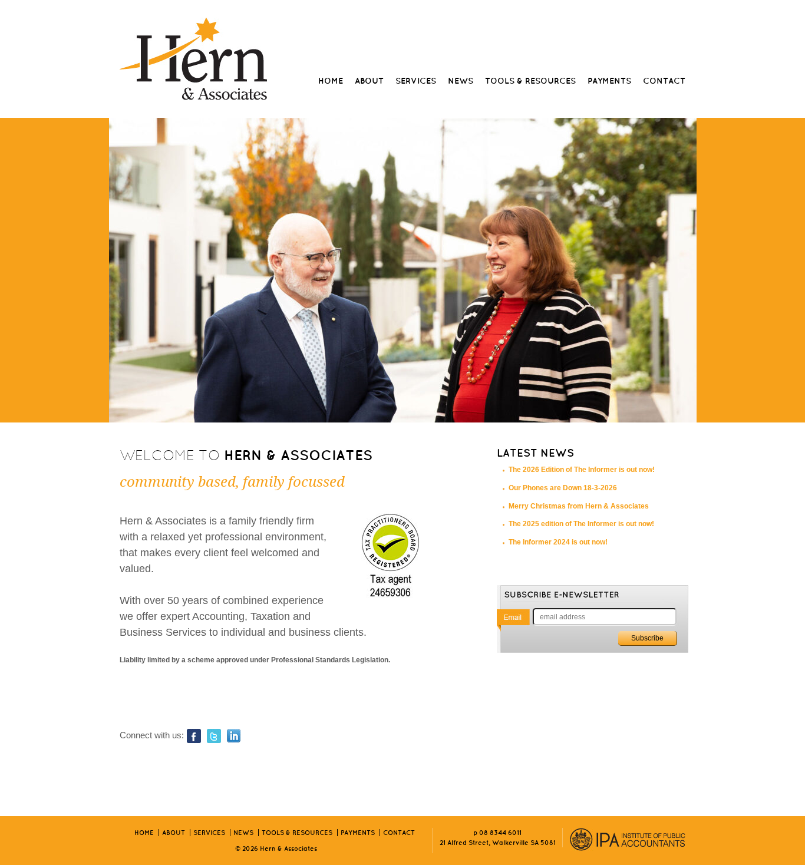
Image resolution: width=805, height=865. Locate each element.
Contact (664, 80)
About (369, 80)
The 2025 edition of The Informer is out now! (581, 524)
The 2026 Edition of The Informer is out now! (582, 469)
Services (415, 80)
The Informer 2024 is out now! (558, 542)
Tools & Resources (530, 80)
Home (330, 80)
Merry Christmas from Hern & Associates (579, 506)
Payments (609, 80)
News (460, 80)
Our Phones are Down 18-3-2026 (563, 488)
